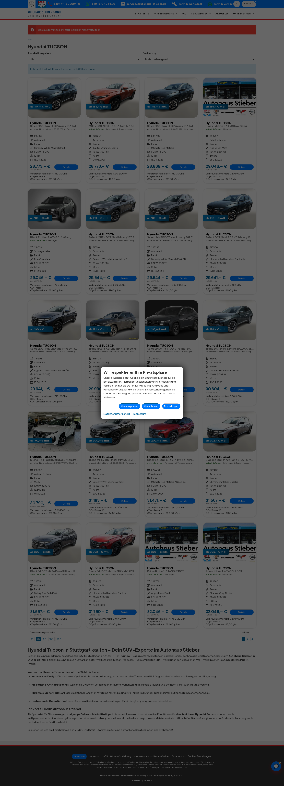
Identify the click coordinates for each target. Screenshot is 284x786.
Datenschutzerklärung (117, 414)
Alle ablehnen (151, 406)
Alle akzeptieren (129, 406)
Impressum (139, 414)
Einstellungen (171, 406)
